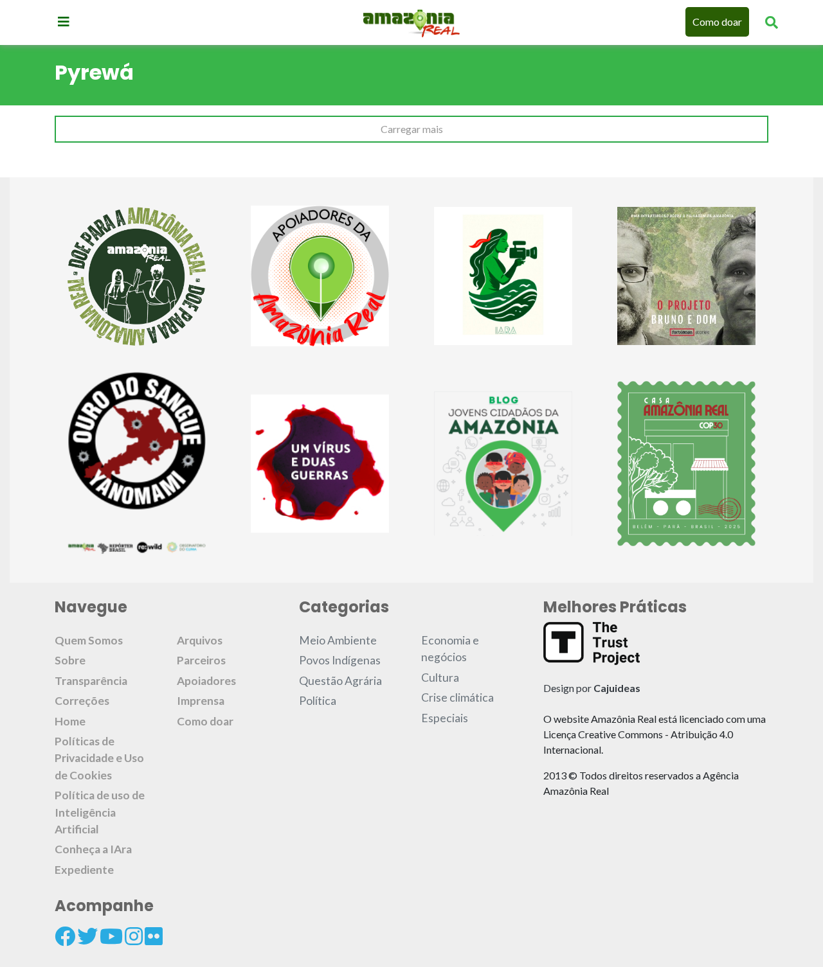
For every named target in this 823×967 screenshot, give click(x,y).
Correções (82, 700)
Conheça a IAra (93, 849)
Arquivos (199, 640)
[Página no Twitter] (87, 936)
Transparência (91, 681)
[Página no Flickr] (154, 936)
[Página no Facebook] (65, 936)
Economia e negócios (450, 649)
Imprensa (200, 700)
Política (317, 700)
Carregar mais (412, 129)
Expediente (84, 869)
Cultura (440, 677)
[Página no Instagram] (134, 936)
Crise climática (457, 697)
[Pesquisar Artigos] (771, 21)
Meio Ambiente (338, 640)
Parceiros (201, 660)
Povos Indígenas (340, 660)
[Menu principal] (63, 21)
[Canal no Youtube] (111, 936)
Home (70, 721)
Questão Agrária (340, 681)
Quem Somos (89, 640)
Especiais (444, 718)
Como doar (717, 21)
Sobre (70, 660)
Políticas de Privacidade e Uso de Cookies (99, 758)
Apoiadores (206, 681)
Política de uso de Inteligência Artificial (100, 812)
